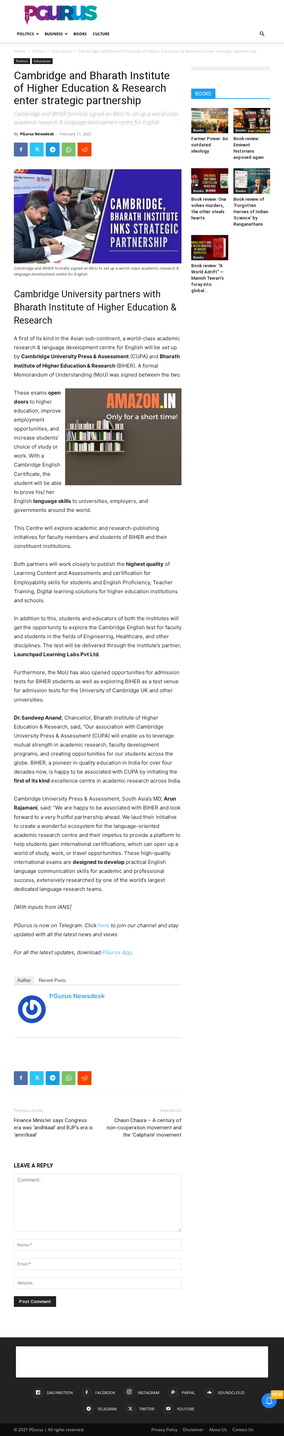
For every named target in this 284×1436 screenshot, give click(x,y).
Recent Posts (52, 980)
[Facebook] (21, 149)
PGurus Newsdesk (37, 133)
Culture (101, 33)
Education (61, 51)
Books (80, 33)
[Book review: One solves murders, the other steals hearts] (209, 180)
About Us (218, 1430)
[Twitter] (37, 149)
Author (23, 980)
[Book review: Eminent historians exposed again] (251, 120)
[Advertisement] (189, 15)
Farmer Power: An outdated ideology (209, 145)
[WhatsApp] (69, 149)
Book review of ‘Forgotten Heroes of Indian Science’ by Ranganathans (250, 212)
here (103, 925)
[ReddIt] (84, 149)
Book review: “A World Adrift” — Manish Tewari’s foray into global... (207, 278)
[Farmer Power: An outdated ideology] (209, 120)
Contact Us (243, 1430)
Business (54, 33)
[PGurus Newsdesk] (32, 1009)
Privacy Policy (164, 1430)
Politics (25, 33)
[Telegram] (53, 149)
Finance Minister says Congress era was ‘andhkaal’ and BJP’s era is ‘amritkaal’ (53, 1127)
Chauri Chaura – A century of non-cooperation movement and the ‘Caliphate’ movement (144, 1127)
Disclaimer (193, 1430)
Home (20, 51)
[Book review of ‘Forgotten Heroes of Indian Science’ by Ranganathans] (251, 180)
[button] (262, 34)
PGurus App (117, 952)
